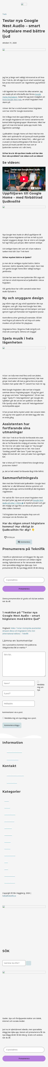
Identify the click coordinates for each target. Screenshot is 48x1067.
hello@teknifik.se (9, 896)
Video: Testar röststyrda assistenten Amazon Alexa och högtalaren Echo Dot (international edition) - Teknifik (21, 631)
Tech (4, 14)
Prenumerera (24, 588)
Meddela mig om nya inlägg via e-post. (20, 718)
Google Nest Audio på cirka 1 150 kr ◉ (22, 501)
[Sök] (28, 963)
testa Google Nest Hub (12, 99)
